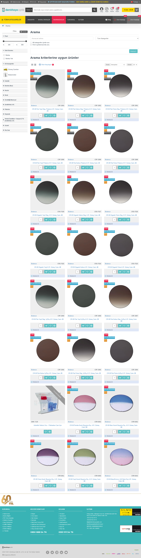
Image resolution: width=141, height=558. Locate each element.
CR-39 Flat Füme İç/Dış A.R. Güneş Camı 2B (121, 373)
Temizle (24, 32)
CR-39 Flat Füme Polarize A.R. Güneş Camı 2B (121, 163)
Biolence (34, 105)
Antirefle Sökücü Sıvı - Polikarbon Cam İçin (48, 425)
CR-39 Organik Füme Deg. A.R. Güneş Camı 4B (121, 215)
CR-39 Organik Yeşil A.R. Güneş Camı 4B (47, 267)
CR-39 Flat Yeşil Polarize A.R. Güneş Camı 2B (48, 163)
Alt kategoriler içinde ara (40, 42)
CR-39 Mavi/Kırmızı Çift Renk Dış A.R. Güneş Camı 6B (121, 480)
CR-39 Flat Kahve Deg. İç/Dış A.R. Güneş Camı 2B (121, 320)
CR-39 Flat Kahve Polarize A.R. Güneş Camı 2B (84, 163)
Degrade (7, 114)
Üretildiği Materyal (10, 100)
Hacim (7, 90)
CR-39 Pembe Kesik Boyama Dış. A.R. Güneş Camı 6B (84, 426)
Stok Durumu (9, 50)
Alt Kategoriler (9, 64)
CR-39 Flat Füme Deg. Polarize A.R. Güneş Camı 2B (121, 110)
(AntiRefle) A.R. (9, 104)
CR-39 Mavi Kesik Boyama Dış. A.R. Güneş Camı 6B (121, 426)
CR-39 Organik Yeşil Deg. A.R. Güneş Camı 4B (47, 215)
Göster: (130, 64)
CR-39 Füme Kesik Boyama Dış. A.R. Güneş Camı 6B (47, 480)
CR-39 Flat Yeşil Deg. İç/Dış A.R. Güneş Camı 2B (48, 319)
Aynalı (7, 125)
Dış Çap (7, 130)
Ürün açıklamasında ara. (41, 45)
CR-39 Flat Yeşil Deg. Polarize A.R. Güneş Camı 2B (47, 110)
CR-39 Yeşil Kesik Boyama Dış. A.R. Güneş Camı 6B (85, 480)
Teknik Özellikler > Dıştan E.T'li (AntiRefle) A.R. (14, 120)
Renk (6, 95)
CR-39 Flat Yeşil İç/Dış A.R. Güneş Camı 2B (84, 319)
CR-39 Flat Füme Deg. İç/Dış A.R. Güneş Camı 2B (84, 373)
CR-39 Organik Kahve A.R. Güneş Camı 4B (84, 267)
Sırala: (108, 64)
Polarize (7, 109)
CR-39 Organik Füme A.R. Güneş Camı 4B (121, 267)
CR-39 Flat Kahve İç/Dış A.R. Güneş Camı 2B (47, 373)
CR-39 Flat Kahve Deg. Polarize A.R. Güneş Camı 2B (85, 110)
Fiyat (6, 36)
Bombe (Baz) (9, 86)
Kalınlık (7, 81)
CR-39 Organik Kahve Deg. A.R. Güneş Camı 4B (84, 215)
